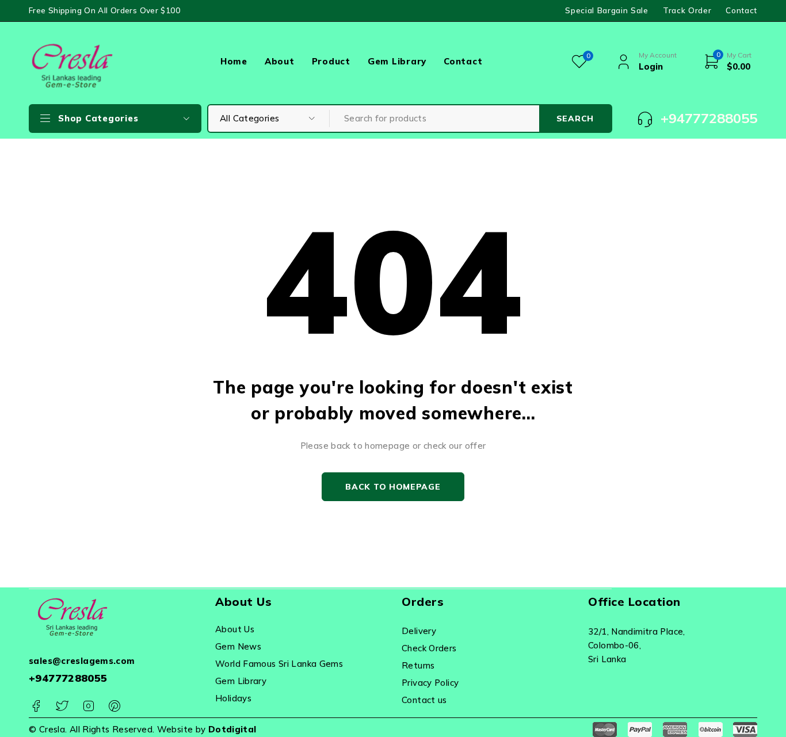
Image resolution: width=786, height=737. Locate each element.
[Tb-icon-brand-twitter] (62, 706)
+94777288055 (68, 678)
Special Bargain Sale (606, 10)
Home (233, 61)
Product (331, 61)
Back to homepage (392, 487)
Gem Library (397, 61)
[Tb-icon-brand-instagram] (88, 706)
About (280, 61)
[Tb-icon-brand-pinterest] (114, 706)
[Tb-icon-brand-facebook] (36, 706)
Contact (741, 10)
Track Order (687, 10)
